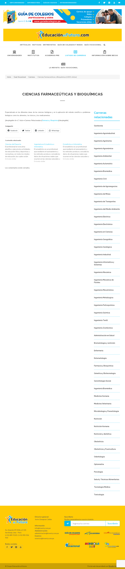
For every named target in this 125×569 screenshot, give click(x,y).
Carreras (31, 77)
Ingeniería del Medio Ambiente (107, 209)
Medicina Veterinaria (102, 404)
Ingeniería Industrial (102, 255)
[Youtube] (114, 2)
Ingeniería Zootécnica (103, 328)
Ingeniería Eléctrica (102, 217)
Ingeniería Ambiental (103, 156)
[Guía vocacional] (72, 547)
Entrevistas (49, 45)
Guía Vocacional (92, 45)
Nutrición (98, 419)
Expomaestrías (33, 3)
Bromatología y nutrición (104, 343)
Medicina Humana (101, 396)
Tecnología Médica (102, 487)
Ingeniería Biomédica (103, 171)
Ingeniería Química (102, 313)
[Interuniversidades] (112, 547)
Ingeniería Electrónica (103, 224)
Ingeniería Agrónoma (103, 141)
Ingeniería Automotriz (103, 164)
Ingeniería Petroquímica (104, 305)
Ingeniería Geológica (103, 247)
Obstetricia (99, 442)
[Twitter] (104, 2)
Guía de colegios (50, 3)
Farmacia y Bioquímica (50, 120)
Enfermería (98, 351)
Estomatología (100, 358)
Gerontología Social (102, 381)
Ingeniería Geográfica (103, 239)
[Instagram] (109, 2)
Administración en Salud (104, 335)
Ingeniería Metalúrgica (103, 298)
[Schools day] (92, 547)
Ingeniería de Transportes (105, 201)
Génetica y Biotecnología (105, 373)
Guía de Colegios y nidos (70, 45)
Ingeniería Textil (101, 320)
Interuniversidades (68, 3)
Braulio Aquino (114, 566)
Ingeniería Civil (100, 179)
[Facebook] (99, 2)
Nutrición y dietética (102, 434)
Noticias (36, 45)
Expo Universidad (17, 3)
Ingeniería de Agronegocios (105, 186)
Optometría (99, 464)
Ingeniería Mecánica (102, 272)
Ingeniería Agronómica (103, 148)
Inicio (9, 77)
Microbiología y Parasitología (106, 411)
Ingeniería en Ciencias (103, 232)
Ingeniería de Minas (102, 194)
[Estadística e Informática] (77, 151)
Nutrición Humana (101, 426)
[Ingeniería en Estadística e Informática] (48, 153)
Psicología (98, 472)
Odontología (99, 457)
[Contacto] (119, 2)
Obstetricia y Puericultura (105, 449)
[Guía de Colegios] (72, 536)
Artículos (25, 45)
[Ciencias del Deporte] (19, 151)
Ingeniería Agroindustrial (104, 133)
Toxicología (99, 495)
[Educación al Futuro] (16, 522)
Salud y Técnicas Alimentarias (106, 479)
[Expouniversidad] (92, 536)
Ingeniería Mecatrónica (104, 290)
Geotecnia (98, 126)
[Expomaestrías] (112, 536)
